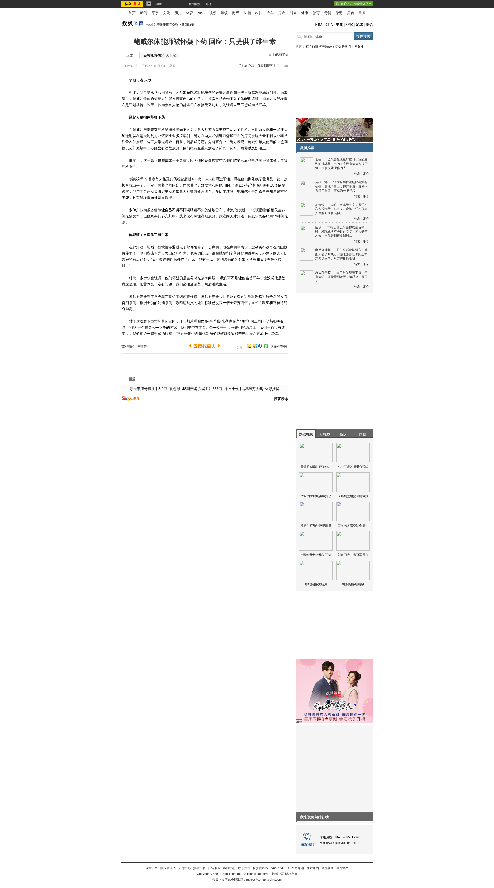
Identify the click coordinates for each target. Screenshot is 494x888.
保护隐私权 (260, 868)
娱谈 (224, 13)
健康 (304, 13)
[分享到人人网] (260, 346)
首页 (132, 13)
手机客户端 (246, 66)
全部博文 (342, 868)
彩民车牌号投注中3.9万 (148, 389)
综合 (369, 25)
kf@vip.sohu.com (347, 843)
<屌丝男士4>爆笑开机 (316, 555)
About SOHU (280, 868)
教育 (316, 13)
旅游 (339, 13)
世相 (247, 13)
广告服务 (214, 868)
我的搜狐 (195, 4)
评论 (366, 173)
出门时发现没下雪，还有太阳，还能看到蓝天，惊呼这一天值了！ (341, 277)
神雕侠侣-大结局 (316, 584)
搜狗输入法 (168, 868)
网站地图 (312, 868)
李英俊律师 (323, 250)
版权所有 (291, 874)
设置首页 (151, 868)
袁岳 (318, 159)
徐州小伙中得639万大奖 (243, 389)
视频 (212, 13)
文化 (166, 13)
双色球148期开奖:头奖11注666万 (195, 389)
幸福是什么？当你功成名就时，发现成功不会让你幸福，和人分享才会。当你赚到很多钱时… (341, 231)
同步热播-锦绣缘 (353, 584)
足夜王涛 (321, 182)
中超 (339, 25)
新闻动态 (188, 25)
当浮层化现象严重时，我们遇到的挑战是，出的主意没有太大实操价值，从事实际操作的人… (341, 164)
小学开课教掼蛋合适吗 (353, 467)
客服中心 (229, 868)
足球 (359, 25)
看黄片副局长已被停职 (316, 467)
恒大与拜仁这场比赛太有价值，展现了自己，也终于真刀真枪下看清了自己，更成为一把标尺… (341, 186)
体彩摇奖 (272, 389)
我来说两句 (159, 55)
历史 (178, 13)
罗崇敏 (319, 205)
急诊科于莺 (323, 272)
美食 (350, 13)
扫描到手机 (280, 55)
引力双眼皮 (356, 46)
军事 (155, 13)
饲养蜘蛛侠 (326, 46)
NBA (201, 13)
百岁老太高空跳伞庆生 (353, 525)
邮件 (209, 4)
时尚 (293, 13)
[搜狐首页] (132, 4)
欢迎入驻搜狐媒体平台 (356, 4)
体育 (189, 13)
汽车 (270, 13)
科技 (258, 13)
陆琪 (318, 227)
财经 (235, 13)
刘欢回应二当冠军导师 (353, 555)
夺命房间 (341, 46)
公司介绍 (298, 868)
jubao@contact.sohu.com (264, 879)
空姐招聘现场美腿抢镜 (316, 496)
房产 (281, 13)
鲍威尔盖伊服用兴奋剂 (162, 25)
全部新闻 (327, 868)
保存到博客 (265, 65)
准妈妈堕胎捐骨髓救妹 (353, 496)
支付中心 (184, 868)
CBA (329, 25)
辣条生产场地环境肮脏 (316, 525)
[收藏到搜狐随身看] (266, 346)
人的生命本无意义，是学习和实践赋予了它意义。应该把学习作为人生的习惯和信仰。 (341, 209)
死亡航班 (312, 46)
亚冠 (349, 25)
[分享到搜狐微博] (249, 346)
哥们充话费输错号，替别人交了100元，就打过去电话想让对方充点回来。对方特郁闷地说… (341, 254)
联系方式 (244, 868)
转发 (357, 173)
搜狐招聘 (199, 868)
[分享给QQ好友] (255, 346)
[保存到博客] (278, 346)
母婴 (327, 13)
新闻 (143, 13)
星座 (362, 13)
